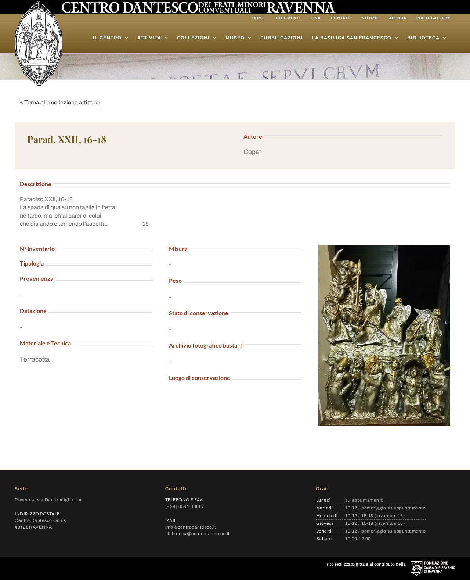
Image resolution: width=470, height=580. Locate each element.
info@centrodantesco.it (190, 527)
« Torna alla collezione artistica (60, 102)
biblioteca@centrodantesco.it (197, 533)
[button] (343, 152)
